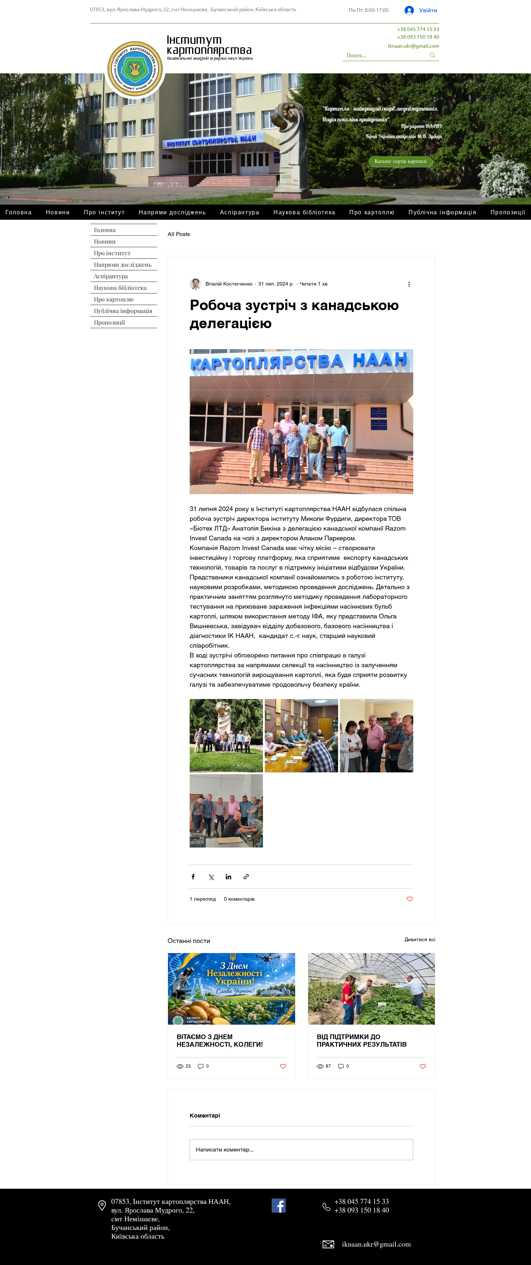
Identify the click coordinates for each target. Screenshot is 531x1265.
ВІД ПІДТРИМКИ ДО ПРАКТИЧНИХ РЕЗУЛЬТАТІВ (362, 1040)
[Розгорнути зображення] (226, 735)
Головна (105, 229)
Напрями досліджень (122, 264)
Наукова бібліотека (120, 287)
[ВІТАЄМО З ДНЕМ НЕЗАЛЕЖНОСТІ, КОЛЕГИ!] (231, 989)
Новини (105, 241)
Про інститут (112, 253)
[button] (372, 212)
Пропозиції (109, 322)
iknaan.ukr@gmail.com (413, 45)
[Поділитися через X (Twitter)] (210, 876)
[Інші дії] (409, 283)
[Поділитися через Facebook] (193, 876)
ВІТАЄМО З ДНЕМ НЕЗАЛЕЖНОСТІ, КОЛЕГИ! (220, 1040)
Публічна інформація (123, 310)
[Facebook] (279, 1205)
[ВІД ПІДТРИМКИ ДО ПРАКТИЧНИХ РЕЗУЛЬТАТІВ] (371, 989)
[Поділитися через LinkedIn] (228, 876)
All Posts (179, 234)
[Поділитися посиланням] (246, 876)
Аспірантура (111, 276)
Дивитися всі (420, 939)
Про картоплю (114, 299)
